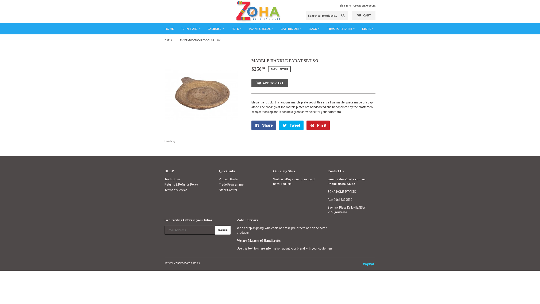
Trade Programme (231, 184)
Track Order (172, 179)
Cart (366, 15)
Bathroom (290, 28)
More (366, 28)
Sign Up (223, 230)
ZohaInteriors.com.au (187, 263)
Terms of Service (176, 190)
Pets (235, 28)
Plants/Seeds (260, 28)
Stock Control (228, 190)
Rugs (313, 28)
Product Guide (228, 179)
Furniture (189, 28)
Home (169, 28)
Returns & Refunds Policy (181, 184)
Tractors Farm (340, 28)
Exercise (215, 28)
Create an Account (364, 5)
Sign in (344, 5)
